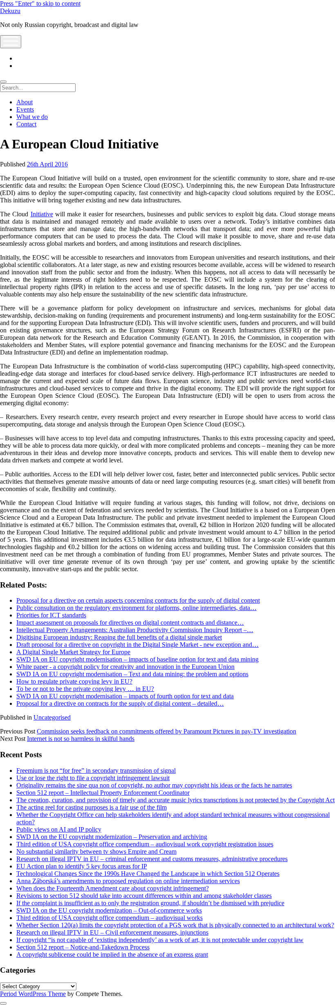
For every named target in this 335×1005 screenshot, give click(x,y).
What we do (32, 116)
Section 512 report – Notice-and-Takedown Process (83, 947)
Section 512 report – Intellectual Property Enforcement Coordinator (103, 792)
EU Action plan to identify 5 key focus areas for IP (81, 866)
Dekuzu (10, 10)
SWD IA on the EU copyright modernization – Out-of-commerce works (109, 910)
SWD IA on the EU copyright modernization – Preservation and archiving (111, 836)
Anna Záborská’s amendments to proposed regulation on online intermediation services (128, 880)
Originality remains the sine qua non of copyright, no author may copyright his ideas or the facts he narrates (154, 785)
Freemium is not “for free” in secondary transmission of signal (96, 770)
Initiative (42, 214)
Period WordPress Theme (33, 993)
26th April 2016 (47, 164)
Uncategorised (52, 717)
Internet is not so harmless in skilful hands (80, 738)
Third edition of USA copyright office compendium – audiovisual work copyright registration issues (144, 844)
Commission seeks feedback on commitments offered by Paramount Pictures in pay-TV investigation (166, 731)
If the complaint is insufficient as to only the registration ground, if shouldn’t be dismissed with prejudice (150, 903)
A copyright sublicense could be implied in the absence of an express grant (112, 954)
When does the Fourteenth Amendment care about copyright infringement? (112, 888)
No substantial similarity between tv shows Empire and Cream (96, 851)
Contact (26, 124)
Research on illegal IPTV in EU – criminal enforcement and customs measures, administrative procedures (152, 858)
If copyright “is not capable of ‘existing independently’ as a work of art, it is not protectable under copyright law (160, 939)
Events (25, 109)
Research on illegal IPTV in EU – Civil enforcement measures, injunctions (112, 932)
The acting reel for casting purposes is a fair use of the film (91, 807)
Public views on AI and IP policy (58, 829)
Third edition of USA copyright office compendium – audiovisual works (109, 917)
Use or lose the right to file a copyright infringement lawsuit (93, 777)
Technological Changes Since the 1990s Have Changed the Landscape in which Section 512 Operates (147, 873)
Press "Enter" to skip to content (40, 3)
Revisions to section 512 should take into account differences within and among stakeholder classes (144, 895)
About (24, 102)
